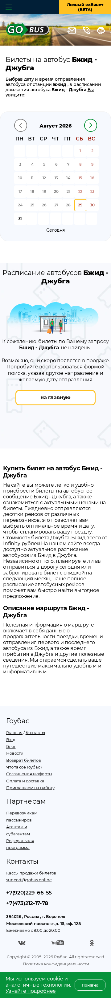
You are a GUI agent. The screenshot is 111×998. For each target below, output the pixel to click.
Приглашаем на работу (30, 787)
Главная (14, 732)
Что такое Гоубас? (24, 767)
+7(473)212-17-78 (27, 903)
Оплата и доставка (25, 780)
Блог (10, 746)
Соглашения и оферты (29, 773)
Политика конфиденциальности (56, 963)
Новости (14, 753)
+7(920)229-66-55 (29, 893)
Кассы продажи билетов (31, 872)
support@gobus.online (28, 879)
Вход (11, 739)
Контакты (35, 732)
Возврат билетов (23, 760)
